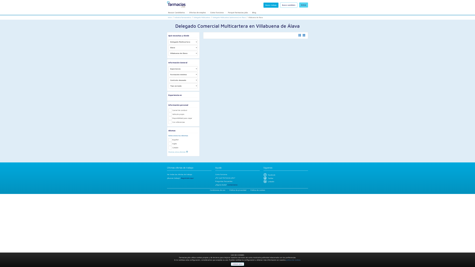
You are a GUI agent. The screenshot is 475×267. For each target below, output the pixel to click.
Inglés (174, 144)
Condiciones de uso (217, 190)
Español (175, 140)
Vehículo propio (178, 114)
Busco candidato (288, 5)
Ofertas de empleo (197, 12)
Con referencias (178, 122)
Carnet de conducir (179, 110)
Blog (254, 12)
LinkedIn (271, 181)
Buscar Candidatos (176, 12)
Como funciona (221, 174)
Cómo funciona (217, 12)
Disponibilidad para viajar (182, 118)
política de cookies (293, 260)
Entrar (303, 5)
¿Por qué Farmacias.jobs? (225, 178)
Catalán (175, 147)
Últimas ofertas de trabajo (180, 167)
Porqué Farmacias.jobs (238, 12)
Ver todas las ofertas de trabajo (179, 174)
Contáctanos (232, 185)
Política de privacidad (237, 190)
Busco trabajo (271, 5)
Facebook (271, 175)
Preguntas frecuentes (223, 181)
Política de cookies (257, 190)
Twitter (270, 178)
